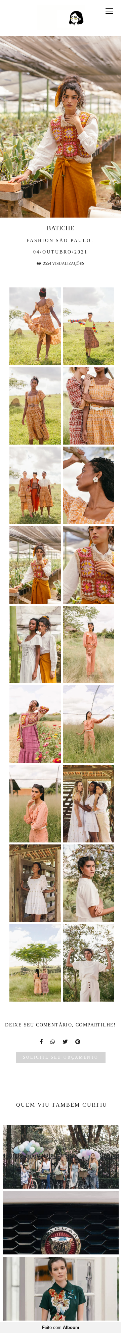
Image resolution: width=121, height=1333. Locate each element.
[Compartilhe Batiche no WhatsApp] (53, 1041)
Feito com (60, 1327)
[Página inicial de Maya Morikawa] (61, 18)
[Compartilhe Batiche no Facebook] (42, 1041)
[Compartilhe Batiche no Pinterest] (78, 1041)
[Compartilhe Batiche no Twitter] (66, 1041)
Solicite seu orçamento (60, 1057)
